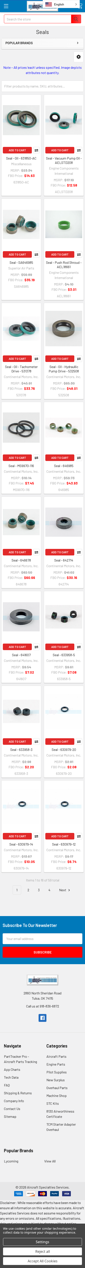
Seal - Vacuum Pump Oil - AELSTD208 (64, 160)
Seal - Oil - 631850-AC (21, 158)
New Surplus (55, 1080)
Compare (36, 150)
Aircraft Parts (56, 1056)
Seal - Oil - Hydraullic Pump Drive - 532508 (64, 369)
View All (50, 1161)
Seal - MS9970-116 (21, 466)
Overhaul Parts (57, 1088)
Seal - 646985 (63, 466)
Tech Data (11, 1077)
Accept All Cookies (43, 1261)
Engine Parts (55, 1064)
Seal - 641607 (21, 655)
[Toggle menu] (6, 6)
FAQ (7, 1085)
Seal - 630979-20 (64, 749)
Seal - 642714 (63, 560)
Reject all (42, 1251)
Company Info (14, 1101)
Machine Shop (56, 1095)
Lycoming (11, 1161)
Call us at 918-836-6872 (42, 1006)
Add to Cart (17, 150)
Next (63, 890)
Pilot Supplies (56, 1072)
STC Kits (52, 1103)
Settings (42, 1241)
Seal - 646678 (21, 560)
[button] (78, 57)
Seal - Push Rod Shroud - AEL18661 (64, 264)
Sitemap (10, 1116)
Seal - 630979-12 (64, 844)
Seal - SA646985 (21, 262)
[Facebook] (42, 1018)
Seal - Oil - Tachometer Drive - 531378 (21, 369)
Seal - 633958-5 (64, 655)
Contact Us (12, 1109)
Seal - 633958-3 (21, 749)
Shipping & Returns (18, 1093)
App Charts (12, 1069)
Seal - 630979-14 (21, 844)
